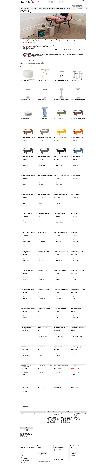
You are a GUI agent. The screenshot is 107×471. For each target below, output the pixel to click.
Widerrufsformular (41, 459)
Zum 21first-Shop (23, 436)
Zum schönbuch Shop (51, 422)
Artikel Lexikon (73, 457)
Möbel (29, 10)
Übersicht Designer (74, 452)
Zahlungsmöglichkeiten (42, 453)
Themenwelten (73, 456)
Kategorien (73, 455)
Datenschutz (40, 456)
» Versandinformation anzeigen (55, 468)
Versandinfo (40, 454)
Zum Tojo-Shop (77, 419)
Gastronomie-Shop (60, 8)
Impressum (40, 449)
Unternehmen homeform (42, 452)
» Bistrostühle (22, 421)
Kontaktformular (24, 462)
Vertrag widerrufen (44, 461)
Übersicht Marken (74, 450)
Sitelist (72, 447)
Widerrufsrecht (41, 457)
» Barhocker (22, 417)
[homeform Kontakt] (54, 2)
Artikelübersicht (74, 448)
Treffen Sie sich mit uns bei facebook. (41, 414)
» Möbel (21, 413)
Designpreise (73, 453)
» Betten (21, 420)
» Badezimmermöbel (24, 415)
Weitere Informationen (58, 459)
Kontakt (39, 447)
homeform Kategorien (23, 10)
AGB (39, 450)
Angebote (68, 8)
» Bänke (21, 416)
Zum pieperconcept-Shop (65, 422)
